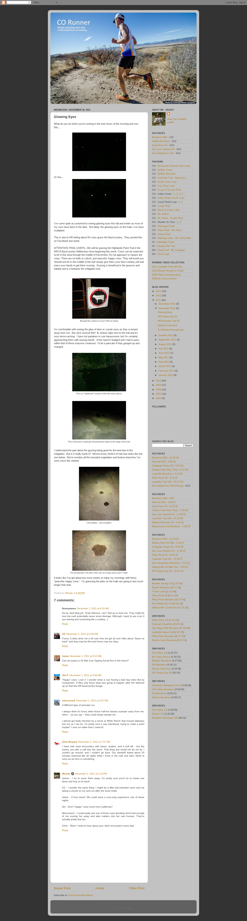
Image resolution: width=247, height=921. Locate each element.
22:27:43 (178, 482)
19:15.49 (178, 571)
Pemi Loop (163, 254)
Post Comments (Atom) (80, 895)
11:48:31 (181, 551)
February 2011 (166, 370)
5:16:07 (180, 543)
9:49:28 (178, 603)
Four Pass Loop (166, 186)
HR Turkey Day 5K (162, 571)
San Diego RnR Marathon (165, 628)
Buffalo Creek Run (167, 325)
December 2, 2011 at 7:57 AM (94, 742)
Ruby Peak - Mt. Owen (170, 230)
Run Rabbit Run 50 (162, 603)
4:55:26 (172, 461)
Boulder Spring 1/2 (162, 583)
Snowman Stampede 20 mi (166, 685)
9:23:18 (174, 506)
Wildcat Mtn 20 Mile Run (165, 567)
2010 (159, 380)
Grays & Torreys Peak (169, 190)
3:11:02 (186, 563)
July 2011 (163, 348)
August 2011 (165, 344)
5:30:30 (184, 510)
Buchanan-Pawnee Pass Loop (174, 166)
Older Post (137, 888)
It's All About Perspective (171, 330)
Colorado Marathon (162, 624)
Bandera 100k (159, 137)
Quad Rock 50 (159, 145)
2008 (159, 389)
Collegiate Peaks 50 (162, 465)
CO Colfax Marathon (163, 689)
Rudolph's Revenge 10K (165, 718)
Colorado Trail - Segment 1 (172, 178)
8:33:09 (179, 547)
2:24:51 (180, 522)
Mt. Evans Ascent (161, 657)
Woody (66, 774)
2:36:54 (184, 567)
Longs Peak (164, 206)
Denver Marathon (161, 668)
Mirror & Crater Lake (169, 210)
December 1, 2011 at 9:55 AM (85, 675)
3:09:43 (178, 624)
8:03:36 (179, 465)
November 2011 (167, 308)
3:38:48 (185, 628)
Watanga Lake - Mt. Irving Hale (174, 238)
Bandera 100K (159, 457)
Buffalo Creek (165, 170)
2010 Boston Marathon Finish (167, 270)
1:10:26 (183, 607)
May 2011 (164, 357)
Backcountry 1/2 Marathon (166, 526)
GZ (63, 634)
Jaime (65, 656)
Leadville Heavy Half (163, 632)
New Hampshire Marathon (166, 563)
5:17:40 (184, 469)
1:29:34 (177, 583)
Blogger (130, 908)
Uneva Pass (164, 234)
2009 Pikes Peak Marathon (166, 274)
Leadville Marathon (162, 473)
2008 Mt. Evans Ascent (164, 278)
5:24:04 (180, 599)
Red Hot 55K (159, 461)
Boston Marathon (161, 587)
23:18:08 (178, 518)
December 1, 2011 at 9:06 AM (82, 634)
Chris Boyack (69, 742)
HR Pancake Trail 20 (169, 321)
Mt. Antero (163, 214)
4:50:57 (172, 502)
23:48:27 (178, 559)
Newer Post (62, 888)
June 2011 (164, 353)
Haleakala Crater (166, 242)
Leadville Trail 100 (161, 482)
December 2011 (167, 304)
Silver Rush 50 (160, 478)
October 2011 (166, 335)
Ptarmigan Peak (166, 226)
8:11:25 (174, 478)
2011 (158, 300)
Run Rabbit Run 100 (163, 153)
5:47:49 (180, 636)
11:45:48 (174, 457)
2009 (159, 385)
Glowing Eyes (165, 312)
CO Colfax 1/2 (159, 653)
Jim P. (65, 675)
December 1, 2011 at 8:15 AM (93, 608)
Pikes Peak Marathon (163, 599)
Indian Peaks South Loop (171, 198)
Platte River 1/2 (160, 620)
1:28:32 (186, 526)
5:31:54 (182, 640)
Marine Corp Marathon (164, 640)
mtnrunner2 (68, 700)
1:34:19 (174, 620)
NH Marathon (159, 664)
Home (100, 888)
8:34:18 (174, 555)
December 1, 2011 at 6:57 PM (92, 700)
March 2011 (165, 366)
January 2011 (166, 375)
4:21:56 (179, 473)
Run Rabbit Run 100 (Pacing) (167, 486)
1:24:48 (171, 591)
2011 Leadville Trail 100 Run (167, 266)
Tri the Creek (159, 591)
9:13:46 (173, 595)
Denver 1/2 (158, 714)
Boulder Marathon (161, 660)
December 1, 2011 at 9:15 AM (85, 656)
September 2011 (167, 339)
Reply (65, 624)
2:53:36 (179, 632)
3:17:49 (176, 587)
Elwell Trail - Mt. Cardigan (171, 250)
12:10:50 (174, 539)
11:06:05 (181, 514)
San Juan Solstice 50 (163, 149)
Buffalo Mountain (167, 173)
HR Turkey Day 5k (167, 316)
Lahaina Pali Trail (166, 246)
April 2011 (164, 362)
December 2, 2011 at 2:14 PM (91, 774)
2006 (159, 398)
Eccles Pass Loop (167, 182)
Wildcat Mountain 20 (163, 522)
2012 (159, 295)
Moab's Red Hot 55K (163, 543)
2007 (159, 394)
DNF (172, 498)
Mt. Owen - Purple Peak (170, 218)
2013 (159, 291)
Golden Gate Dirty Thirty (165, 469)
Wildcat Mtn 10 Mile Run (165, 607)
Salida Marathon (161, 141)
